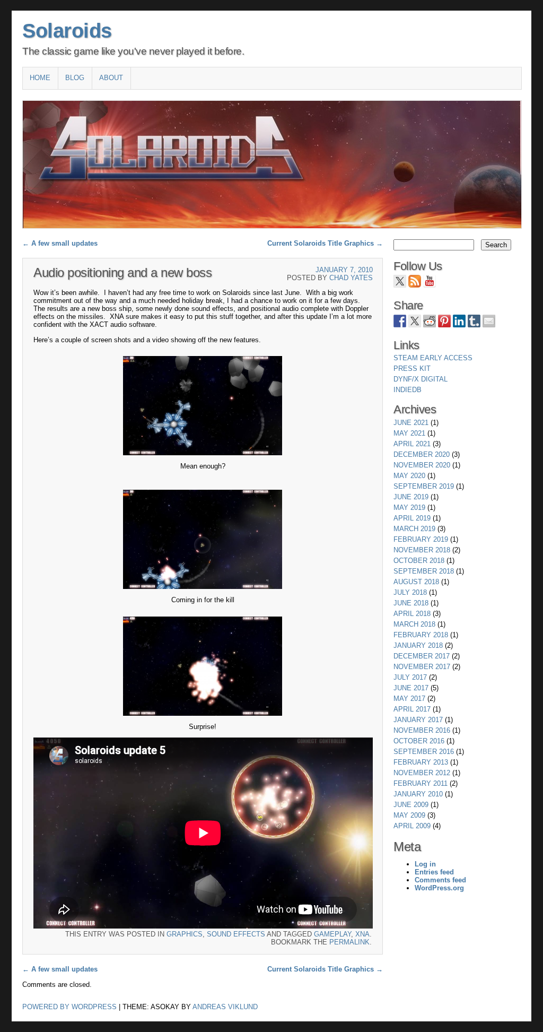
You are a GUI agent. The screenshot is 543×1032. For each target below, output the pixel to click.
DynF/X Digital (420, 379)
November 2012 (421, 773)
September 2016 (423, 752)
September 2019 (423, 486)
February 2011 (420, 783)
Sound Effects (236, 934)
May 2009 (409, 815)
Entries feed (434, 872)
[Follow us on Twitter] (399, 281)
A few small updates (60, 243)
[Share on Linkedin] (459, 321)
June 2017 (410, 688)
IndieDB (407, 390)
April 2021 (412, 444)
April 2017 (412, 709)
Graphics (185, 934)
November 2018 (421, 550)
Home (40, 78)
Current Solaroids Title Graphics (325, 243)
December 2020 (421, 454)
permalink (349, 942)
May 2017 (409, 699)
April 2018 (412, 614)
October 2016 (418, 741)
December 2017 (421, 656)
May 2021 (409, 433)
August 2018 (416, 582)
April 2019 (412, 518)
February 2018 (420, 635)
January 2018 (418, 645)
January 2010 (418, 794)
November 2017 (421, 667)
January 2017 (418, 720)
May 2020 (409, 476)
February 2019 (420, 539)
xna (362, 934)
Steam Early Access (432, 358)
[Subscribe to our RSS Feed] (414, 281)
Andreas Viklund (225, 1007)
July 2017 (410, 677)
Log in (425, 864)
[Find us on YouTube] (429, 281)
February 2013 (420, 762)
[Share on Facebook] (399, 321)
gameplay (332, 934)
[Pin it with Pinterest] (444, 321)
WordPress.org (439, 888)
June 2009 (410, 805)
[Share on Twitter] (414, 321)
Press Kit (412, 368)
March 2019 (414, 529)
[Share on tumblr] (474, 321)
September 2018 (423, 571)
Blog (74, 78)
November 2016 (421, 730)
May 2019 (409, 507)
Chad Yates (351, 278)
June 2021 (410, 423)
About (111, 78)
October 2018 (418, 561)
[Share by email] (489, 321)
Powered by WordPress (69, 1007)
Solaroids (67, 31)
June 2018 (410, 603)
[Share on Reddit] (429, 321)
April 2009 (412, 826)
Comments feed (440, 880)
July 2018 (410, 592)
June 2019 (410, 497)
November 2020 (421, 465)
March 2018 (414, 624)
